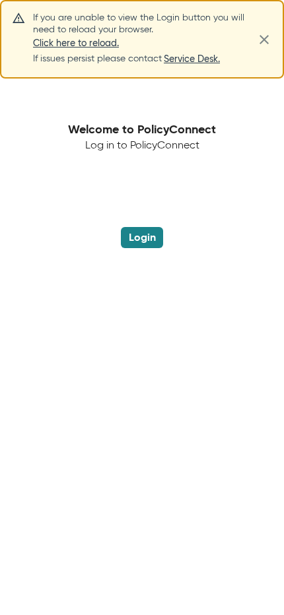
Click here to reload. (76, 43)
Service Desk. (192, 59)
